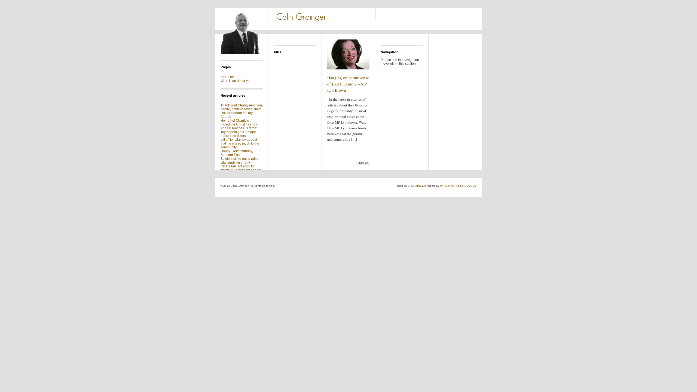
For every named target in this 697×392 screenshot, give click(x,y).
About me (228, 77)
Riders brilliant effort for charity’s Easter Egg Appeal (241, 168)
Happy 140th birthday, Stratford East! (237, 153)
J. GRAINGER (417, 185)
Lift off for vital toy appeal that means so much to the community (240, 143)
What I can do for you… (238, 81)
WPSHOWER (448, 185)
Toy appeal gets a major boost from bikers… (238, 134)
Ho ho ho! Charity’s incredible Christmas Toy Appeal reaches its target (239, 124)
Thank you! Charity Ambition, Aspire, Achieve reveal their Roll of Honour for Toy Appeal (242, 111)
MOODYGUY (468, 185)
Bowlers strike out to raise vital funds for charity (239, 160)
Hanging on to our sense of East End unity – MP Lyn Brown (348, 84)
